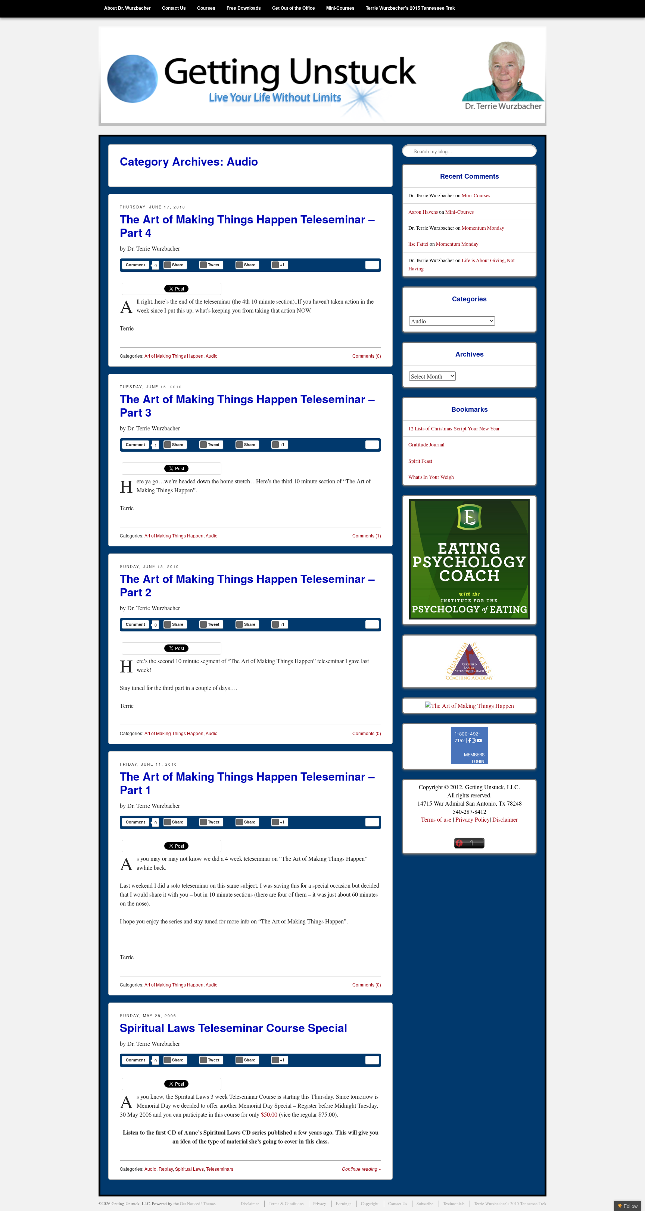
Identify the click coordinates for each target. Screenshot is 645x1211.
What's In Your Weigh (431, 476)
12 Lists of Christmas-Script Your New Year (454, 428)
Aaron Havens (423, 211)
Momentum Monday (483, 227)
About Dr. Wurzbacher (127, 7)
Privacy (319, 1203)
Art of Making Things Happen (173, 355)
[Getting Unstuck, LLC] (322, 76)
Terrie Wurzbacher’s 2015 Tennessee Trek (410, 7)
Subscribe (425, 1203)
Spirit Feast (420, 460)
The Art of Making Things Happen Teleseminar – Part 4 (247, 225)
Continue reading (361, 1168)
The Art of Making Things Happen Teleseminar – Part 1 (247, 782)
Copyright (369, 1203)
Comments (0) (366, 355)
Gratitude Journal (426, 444)
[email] (372, 265)
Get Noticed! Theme (197, 1203)
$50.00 (269, 1114)
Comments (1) (366, 535)
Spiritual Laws (189, 1168)
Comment (135, 264)
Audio (212, 355)
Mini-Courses (340, 7)
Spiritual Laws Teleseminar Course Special (233, 1027)
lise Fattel (418, 243)
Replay (166, 1168)
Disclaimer (505, 819)
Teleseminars (219, 1168)
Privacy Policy (472, 819)
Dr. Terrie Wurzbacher (153, 248)
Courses (206, 7)
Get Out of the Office (293, 7)
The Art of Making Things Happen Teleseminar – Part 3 (247, 405)
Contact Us (174, 7)
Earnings (343, 1203)
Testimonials (453, 1203)
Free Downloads (244, 7)
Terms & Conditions (286, 1203)
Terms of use (436, 819)
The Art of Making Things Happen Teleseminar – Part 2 (247, 585)
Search (408, 151)
